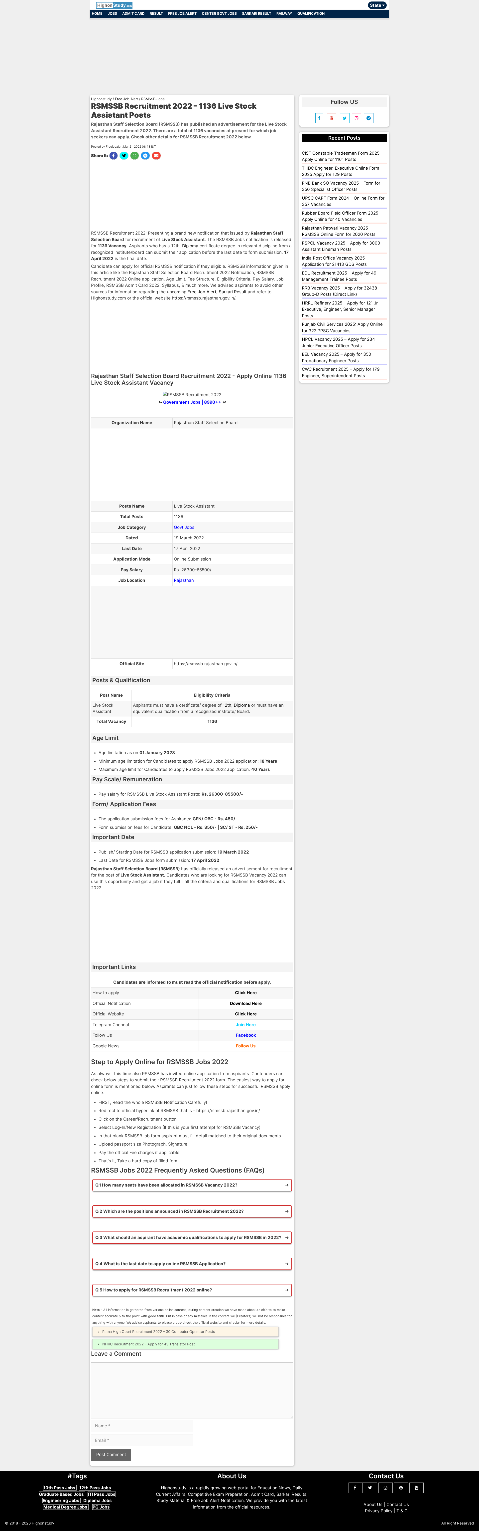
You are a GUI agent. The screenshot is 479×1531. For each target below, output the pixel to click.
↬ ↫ (192, 402)
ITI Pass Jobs (102, 1494)
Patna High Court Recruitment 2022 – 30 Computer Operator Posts (158, 1331)
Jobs (112, 13)
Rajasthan (184, 580)
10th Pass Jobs (59, 1487)
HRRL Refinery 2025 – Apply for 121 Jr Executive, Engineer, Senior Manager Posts (340, 309)
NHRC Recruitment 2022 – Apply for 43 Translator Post (148, 1344)
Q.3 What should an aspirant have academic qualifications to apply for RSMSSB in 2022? (188, 1237)
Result (156, 13)
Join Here (246, 1024)
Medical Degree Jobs (65, 1507)
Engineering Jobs (61, 1500)
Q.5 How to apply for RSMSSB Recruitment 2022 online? (153, 1289)
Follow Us (246, 1045)
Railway (284, 13)
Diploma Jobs (97, 1500)
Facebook (246, 1035)
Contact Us (397, 1504)
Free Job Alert (182, 13)
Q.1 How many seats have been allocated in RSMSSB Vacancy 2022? (166, 1185)
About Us (372, 1504)
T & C (401, 1510)
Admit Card (133, 13)
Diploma (190, 245)
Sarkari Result (256, 13)
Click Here (246, 992)
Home (97, 13)
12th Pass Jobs (95, 1487)
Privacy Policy (378, 1510)
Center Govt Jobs (219, 13)
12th (175, 245)
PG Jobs (101, 1507)
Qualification (311, 13)
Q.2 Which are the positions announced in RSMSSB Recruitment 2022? (169, 1211)
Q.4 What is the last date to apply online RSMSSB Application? (160, 1263)
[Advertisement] (239, 54)
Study (114, 5)
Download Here (246, 1003)
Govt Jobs (184, 527)
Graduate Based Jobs (62, 1494)
